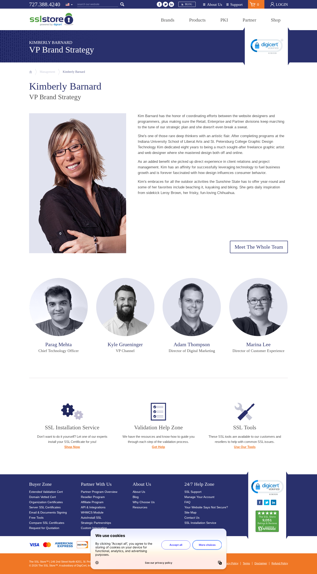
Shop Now (72, 447)
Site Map (190, 512)
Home (30, 72)
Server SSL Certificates (45, 507)
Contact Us (191, 517)
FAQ (187, 502)
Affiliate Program (92, 502)
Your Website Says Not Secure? (206, 507)
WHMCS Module (92, 512)
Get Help (158, 447)
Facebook (159, 4)
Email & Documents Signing (48, 512)
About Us (214, 5)
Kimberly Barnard (74, 71)
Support (236, 5)
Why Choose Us (144, 502)
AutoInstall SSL (91, 517)
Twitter (165, 4)
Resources (140, 507)
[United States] (69, 5)
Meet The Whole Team (259, 247)
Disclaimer (260, 563)
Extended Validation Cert (46, 491)
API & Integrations (93, 507)
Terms (246, 563)
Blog (188, 4)
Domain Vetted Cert (42, 497)
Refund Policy (279, 563)
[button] (267, 487)
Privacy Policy (230, 563)
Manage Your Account (199, 497)
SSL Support (192, 491)
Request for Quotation (44, 528)
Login (282, 4)
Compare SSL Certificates (46, 522)
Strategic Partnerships (96, 522)
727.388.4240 (44, 4)
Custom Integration (94, 528)
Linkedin (171, 4)
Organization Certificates (46, 502)
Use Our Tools (245, 447)
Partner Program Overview (99, 491)
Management (47, 71)
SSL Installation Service (200, 522)
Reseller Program (93, 497)
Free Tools (36, 517)
